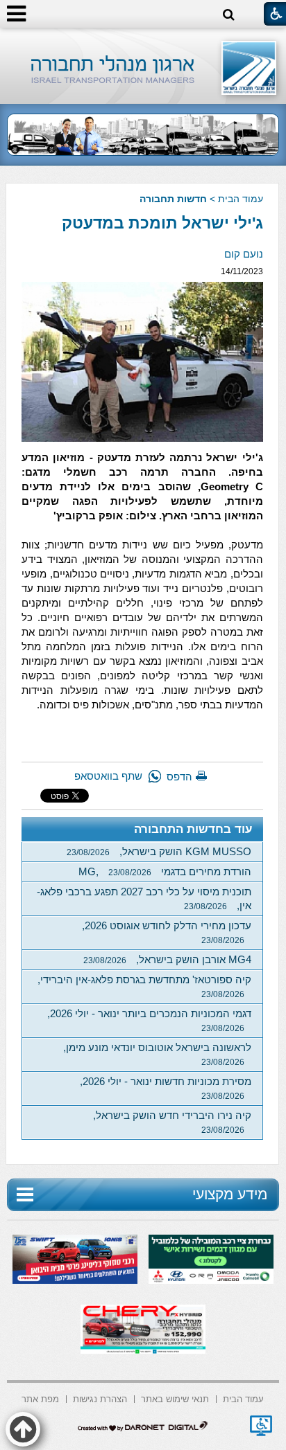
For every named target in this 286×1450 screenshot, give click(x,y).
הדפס (179, 776)
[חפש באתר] (229, 15)
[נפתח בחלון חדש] (261, 1425)
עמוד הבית (240, 198)
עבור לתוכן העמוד (143, 41)
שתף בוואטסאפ (108, 776)
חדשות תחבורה (173, 198)
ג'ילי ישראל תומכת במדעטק (162, 223)
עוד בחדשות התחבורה (193, 829)
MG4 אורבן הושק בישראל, (167, 959)
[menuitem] (243, 1398)
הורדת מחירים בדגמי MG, (164, 871)
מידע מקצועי (229, 1194)
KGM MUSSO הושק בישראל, (159, 851)
